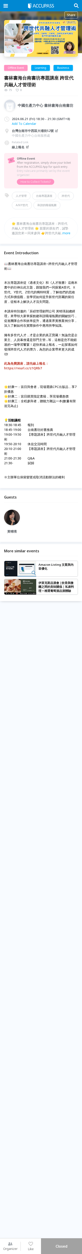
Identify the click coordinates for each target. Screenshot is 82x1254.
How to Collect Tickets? (35, 182)
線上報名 (18, 147)
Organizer (10, 1249)
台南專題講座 (44, 196)
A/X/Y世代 (22, 205)
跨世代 (66, 196)
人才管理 (21, 196)
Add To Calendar (24, 123)
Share (71, 15)
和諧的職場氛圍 (46, 205)
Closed (61, 1246)
